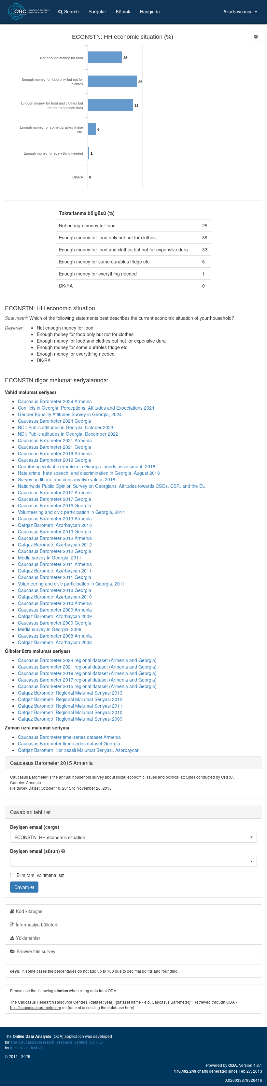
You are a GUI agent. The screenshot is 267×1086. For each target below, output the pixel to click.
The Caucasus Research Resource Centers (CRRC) (56, 1042)
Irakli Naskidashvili (26, 1047)
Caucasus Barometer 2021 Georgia (54, 447)
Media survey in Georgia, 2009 (49, 629)
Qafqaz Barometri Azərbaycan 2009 (55, 616)
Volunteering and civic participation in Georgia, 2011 (71, 583)
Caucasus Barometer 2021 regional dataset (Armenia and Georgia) (87, 666)
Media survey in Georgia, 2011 (49, 557)
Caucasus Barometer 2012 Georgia (54, 551)
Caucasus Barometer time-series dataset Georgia (69, 743)
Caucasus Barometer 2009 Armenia (55, 609)
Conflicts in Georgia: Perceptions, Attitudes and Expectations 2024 (86, 407)
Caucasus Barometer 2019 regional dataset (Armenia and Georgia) (87, 673)
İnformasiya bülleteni (37, 924)
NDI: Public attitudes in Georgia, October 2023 (65, 427)
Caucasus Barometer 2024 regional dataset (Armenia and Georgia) (87, 660)
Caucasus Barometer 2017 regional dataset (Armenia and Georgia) (87, 679)
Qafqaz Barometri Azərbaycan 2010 (55, 596)
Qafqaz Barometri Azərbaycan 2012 (55, 544)
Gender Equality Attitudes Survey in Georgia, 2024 (70, 414)
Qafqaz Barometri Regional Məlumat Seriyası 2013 (70, 692)
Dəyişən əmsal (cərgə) (34, 827)
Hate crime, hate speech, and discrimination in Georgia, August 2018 (89, 473)
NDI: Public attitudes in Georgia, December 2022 (68, 433)
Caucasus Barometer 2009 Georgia (54, 622)
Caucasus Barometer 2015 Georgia (54, 505)
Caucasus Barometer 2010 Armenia (55, 603)
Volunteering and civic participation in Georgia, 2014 (71, 512)
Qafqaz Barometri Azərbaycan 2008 (55, 642)
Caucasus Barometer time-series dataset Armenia (69, 737)
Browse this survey (36, 951)
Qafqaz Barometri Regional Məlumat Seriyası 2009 (70, 718)
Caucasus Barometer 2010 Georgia (54, 590)
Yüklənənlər (28, 938)
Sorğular (97, 11)
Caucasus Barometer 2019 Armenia (55, 453)
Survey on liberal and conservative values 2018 (66, 479)
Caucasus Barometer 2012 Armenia (55, 538)
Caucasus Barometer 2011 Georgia (54, 577)
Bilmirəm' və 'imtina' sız (40, 875)
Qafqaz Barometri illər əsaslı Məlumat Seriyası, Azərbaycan (79, 750)
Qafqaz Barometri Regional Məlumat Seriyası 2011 (70, 705)
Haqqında (150, 11)
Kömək (123, 11)
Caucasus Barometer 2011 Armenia (55, 564)
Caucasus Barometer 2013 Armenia (55, 518)
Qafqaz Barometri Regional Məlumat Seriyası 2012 (70, 699)
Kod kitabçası (29, 911)
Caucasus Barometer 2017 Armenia (55, 492)
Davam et (24, 887)
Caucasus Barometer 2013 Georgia (54, 531)
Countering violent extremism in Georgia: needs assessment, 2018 (86, 466)
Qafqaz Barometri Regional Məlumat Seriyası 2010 (70, 712)
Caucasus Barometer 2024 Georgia (54, 420)
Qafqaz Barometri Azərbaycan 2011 (55, 570)
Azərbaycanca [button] (238, 11)
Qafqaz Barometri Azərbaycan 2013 (55, 525)
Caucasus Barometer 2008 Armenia (55, 635)
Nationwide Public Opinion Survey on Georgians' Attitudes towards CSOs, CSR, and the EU (111, 486)
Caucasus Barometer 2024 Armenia (55, 401)
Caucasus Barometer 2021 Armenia (55, 440)
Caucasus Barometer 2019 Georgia (54, 460)
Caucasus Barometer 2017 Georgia (54, 499)
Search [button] (71, 11)
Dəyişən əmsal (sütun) (35, 851)
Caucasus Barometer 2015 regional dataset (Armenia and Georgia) (87, 686)
